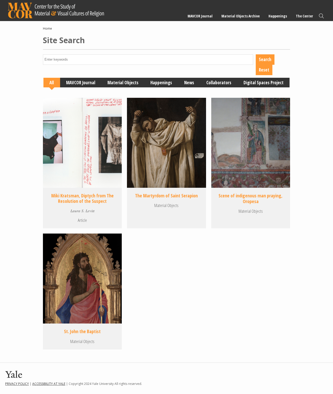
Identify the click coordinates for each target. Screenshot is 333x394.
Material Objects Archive (240, 16)
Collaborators (218, 83)
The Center (304, 16)
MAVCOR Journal (200, 16)
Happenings (277, 16)
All (51, 83)
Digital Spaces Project (264, 83)
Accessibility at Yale (48, 384)
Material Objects (122, 83)
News (189, 83)
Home (47, 28)
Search (321, 16)
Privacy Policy (17, 384)
